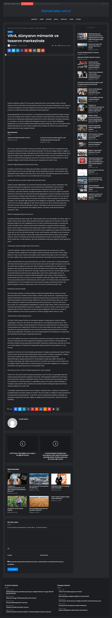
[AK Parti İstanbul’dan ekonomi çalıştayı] (82, 145)
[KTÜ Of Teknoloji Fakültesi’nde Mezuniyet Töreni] (82, 188)
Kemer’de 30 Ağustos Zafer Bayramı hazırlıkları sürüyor (95, 91)
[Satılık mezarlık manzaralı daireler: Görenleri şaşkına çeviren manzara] (82, 64)
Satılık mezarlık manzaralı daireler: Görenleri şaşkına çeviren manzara (94, 64)
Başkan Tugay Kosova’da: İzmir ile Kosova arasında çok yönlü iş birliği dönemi (95, 118)
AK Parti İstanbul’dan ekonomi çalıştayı (95, 143)
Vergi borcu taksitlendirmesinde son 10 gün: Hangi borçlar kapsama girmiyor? (17, 488)
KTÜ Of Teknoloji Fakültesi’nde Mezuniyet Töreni (96, 187)
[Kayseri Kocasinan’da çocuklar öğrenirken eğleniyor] (82, 196)
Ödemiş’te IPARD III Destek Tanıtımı (19, 138)
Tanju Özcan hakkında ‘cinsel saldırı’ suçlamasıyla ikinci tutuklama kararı (95, 75)
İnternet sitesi (44, 555)
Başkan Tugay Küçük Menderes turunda (95, 151)
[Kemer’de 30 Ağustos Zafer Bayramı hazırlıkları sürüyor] (82, 91)
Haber (42, 19)
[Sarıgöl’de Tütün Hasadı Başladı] (17, 501)
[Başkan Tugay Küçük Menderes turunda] (82, 152)
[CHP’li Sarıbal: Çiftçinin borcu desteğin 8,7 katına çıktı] (82, 136)
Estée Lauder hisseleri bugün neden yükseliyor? (60, 497)
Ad (9, 548)
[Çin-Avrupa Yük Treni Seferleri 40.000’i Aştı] (39, 479)
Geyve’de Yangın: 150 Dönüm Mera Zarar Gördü (95, 46)
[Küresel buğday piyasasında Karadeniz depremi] (39, 501)
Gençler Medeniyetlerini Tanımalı (43, 3)
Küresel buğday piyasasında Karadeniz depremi (38, 509)
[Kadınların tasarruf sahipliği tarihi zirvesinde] (61, 479)
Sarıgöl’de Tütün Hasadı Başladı (15, 509)
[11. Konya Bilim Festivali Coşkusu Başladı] (82, 100)
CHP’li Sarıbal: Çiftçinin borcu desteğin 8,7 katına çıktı (95, 136)
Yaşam (71, 19)
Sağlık (56, 19)
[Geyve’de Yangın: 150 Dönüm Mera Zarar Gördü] (82, 46)
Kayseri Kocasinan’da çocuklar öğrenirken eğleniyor (95, 196)
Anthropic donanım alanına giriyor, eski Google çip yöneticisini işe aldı (90, 83)
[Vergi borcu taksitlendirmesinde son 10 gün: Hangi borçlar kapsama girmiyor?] (17, 479)
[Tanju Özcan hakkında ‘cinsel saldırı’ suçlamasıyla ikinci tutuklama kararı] (82, 74)
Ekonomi (48, 19)
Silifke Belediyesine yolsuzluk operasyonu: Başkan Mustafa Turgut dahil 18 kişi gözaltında (96, 36)
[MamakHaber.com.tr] (56, 11)
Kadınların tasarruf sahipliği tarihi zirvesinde (60, 487)
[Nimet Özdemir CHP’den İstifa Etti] (82, 172)
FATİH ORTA (14, 45)
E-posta (10, 555)
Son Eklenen (91, 27)
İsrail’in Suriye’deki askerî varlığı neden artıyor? (94, 127)
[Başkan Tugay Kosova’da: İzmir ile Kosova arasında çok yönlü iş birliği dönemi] (82, 118)
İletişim (78, 19)
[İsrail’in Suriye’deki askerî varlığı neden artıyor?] (82, 128)
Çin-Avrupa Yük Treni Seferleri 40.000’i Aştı (38, 487)
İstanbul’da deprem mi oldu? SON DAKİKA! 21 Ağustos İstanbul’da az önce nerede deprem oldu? (95, 161)
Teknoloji (63, 19)
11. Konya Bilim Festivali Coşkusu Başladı (95, 98)
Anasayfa (34, 19)
